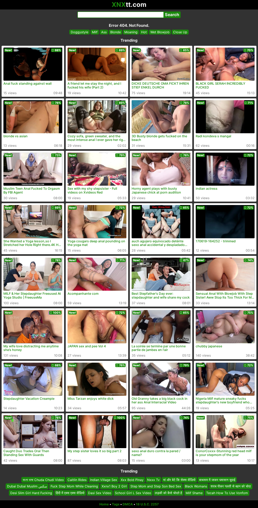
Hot (144, 32)
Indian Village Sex (103, 480)
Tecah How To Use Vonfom (227, 493)
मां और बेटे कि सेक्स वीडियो (179, 480)
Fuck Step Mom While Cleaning (74, 486)
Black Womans (196, 486)
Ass (104, 32)
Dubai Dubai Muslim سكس (27, 486)
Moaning (130, 32)
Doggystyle (79, 32)
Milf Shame (194, 493)
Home (104, 504)
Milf (95, 32)
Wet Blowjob (160, 32)
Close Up (180, 32)
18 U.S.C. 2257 (147, 504)
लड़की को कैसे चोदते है (168, 493)
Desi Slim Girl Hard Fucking (31, 493)
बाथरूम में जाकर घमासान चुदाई (217, 480)
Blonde (115, 32)
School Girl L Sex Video (133, 493)
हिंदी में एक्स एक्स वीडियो (70, 493)
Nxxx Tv (153, 480)
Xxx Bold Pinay (132, 480)
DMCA (128, 504)
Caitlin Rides (77, 480)
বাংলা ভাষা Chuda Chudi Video (43, 480)
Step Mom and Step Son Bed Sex (155, 486)
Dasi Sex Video (99, 493)
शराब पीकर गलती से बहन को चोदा (231, 486)
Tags (116, 504)
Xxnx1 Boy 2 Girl (114, 486)
